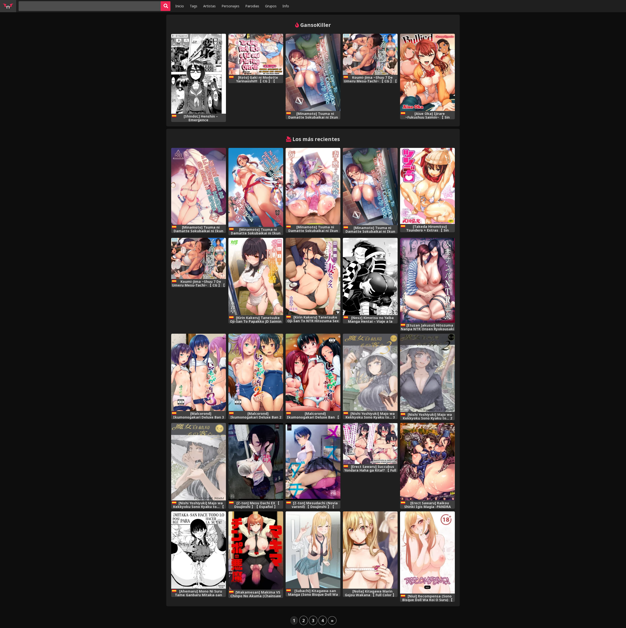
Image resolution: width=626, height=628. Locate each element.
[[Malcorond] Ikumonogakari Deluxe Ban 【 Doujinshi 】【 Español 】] (313, 372)
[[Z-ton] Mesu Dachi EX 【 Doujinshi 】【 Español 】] (255, 461)
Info (285, 6)
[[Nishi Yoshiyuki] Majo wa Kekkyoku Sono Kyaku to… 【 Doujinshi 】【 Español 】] (198, 461)
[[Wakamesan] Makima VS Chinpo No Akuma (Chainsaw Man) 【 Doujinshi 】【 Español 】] (255, 550)
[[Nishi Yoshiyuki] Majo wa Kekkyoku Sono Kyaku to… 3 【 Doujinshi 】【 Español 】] (370, 372)
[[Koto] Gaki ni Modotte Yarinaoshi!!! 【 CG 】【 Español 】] (255, 54)
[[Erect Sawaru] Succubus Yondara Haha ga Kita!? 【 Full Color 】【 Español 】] (370, 443)
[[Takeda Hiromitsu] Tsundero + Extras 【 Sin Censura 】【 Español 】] (427, 186)
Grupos (271, 6)
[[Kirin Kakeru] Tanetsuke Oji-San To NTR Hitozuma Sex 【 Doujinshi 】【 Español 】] (313, 276)
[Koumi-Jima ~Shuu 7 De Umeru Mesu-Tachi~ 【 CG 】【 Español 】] (370, 54)
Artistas (209, 6)
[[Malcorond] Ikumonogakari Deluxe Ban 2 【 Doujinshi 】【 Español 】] (255, 372)
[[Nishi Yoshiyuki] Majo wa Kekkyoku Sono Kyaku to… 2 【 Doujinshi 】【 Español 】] (427, 373)
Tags (193, 6)
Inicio (179, 6)
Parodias (252, 6)
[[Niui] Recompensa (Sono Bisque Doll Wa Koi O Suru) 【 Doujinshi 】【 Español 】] (427, 552)
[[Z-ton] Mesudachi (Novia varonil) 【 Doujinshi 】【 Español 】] (313, 461)
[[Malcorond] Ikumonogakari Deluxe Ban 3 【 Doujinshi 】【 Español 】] (198, 372)
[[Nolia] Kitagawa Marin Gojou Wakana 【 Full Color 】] (370, 550)
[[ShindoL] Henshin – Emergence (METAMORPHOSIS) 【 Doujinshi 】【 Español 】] (198, 74)
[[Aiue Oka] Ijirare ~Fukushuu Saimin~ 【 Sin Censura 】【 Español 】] (427, 72)
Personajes (230, 6)
